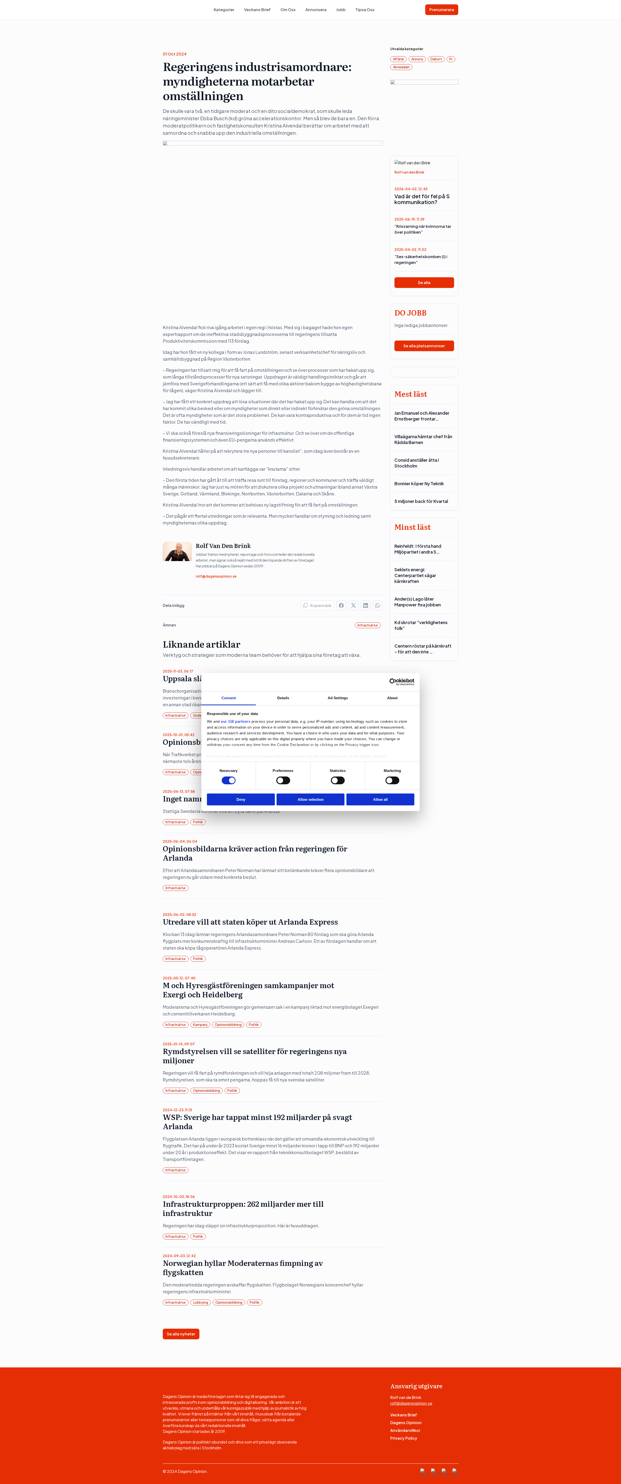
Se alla (424, 282)
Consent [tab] (228, 698)
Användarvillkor (405, 1430)
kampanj (200, 1024)
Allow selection (311, 799)
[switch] (283, 780)
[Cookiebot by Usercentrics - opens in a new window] (393, 682)
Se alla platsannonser (424, 345)
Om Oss (288, 9)
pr (451, 59)
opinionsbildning (228, 1024)
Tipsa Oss (365, 9)
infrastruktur (368, 625)
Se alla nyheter (181, 1333)
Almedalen (401, 67)
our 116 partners (235, 721)
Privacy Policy (403, 1438)
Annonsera (316, 9)
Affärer (398, 59)
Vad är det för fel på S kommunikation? (422, 199)
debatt (436, 59)
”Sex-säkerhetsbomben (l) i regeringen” (420, 259)
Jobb (341, 9)
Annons (417, 59)
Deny (241, 799)
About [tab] (392, 698)
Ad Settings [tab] (338, 698)
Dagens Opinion (406, 1422)
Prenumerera (441, 9)
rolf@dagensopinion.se (216, 576)
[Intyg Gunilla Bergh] (424, 113)
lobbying (200, 1302)
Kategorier (224, 9)
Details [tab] (283, 698)
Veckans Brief (257, 9)
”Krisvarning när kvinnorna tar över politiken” (422, 229)
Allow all (380, 799)
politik (198, 822)
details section (372, 756)
